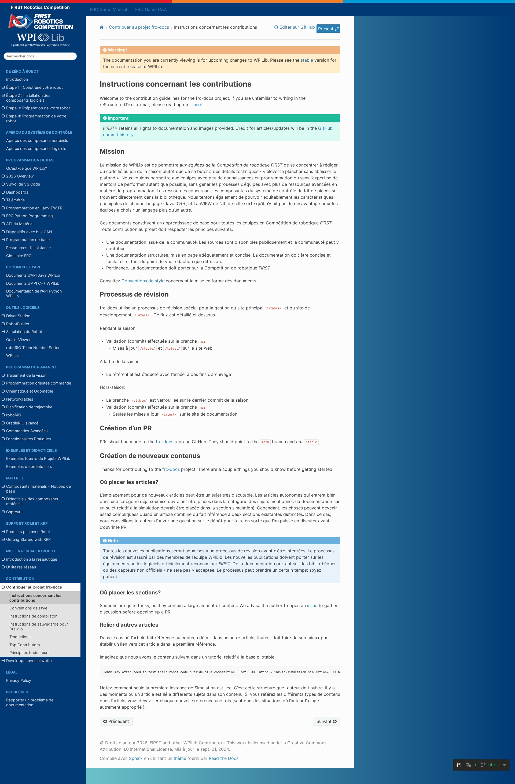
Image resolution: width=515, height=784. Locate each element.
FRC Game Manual (108, 9)
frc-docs (164, 441)
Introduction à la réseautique (31, 559)
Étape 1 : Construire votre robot (34, 87)
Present (326, 28)
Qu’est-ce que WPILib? (26, 168)
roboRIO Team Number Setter (33, 347)
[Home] (102, 27)
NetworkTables (19, 399)
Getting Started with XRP (28, 539)
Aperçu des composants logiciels (36, 148)
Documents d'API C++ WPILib (32, 283)
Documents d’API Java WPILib (33, 275)
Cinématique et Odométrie (29, 391)
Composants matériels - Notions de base (38, 488)
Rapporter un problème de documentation (29, 702)
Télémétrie (15, 200)
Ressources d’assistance (28, 247)
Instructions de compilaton (33, 616)
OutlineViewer (18, 339)
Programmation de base (28, 239)
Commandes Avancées (27, 430)
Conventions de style (28, 608)
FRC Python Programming (29, 215)
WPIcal (12, 355)
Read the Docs (223, 758)
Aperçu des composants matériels (37, 140)
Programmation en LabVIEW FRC (35, 208)
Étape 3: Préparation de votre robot (38, 108)
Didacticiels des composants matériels (32, 501)
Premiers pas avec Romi (28, 531)
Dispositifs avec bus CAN (29, 232)
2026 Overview (20, 176)
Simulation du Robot (24, 331)
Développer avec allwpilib (29, 660)
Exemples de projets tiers (29, 466)
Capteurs (14, 511)
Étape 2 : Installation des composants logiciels (28, 97)
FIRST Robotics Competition (40, 7)
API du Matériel (19, 223)
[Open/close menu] (3, 87)
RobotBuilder (17, 323)
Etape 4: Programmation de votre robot (36, 118)
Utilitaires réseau (21, 567)
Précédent (118, 721)
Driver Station (18, 315)
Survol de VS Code (23, 184)
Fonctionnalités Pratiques (28, 439)
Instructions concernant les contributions (35, 597)
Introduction (17, 79)
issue (312, 605)
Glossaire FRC (18, 255)
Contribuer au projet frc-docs (34, 587)
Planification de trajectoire (29, 407)
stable (307, 60)
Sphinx (136, 758)
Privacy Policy (18, 680)
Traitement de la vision (26, 375)
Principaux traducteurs (29, 652)
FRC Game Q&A (151, 9)
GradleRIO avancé (22, 423)
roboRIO (13, 415)
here (197, 104)
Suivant (325, 721)
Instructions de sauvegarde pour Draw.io (38, 626)
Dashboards (17, 192)
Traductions (20, 636)
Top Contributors (24, 644)
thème (180, 758)
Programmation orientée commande (38, 383)
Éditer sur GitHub (296, 27)
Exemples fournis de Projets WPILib (38, 458)
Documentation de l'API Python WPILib (34, 293)
